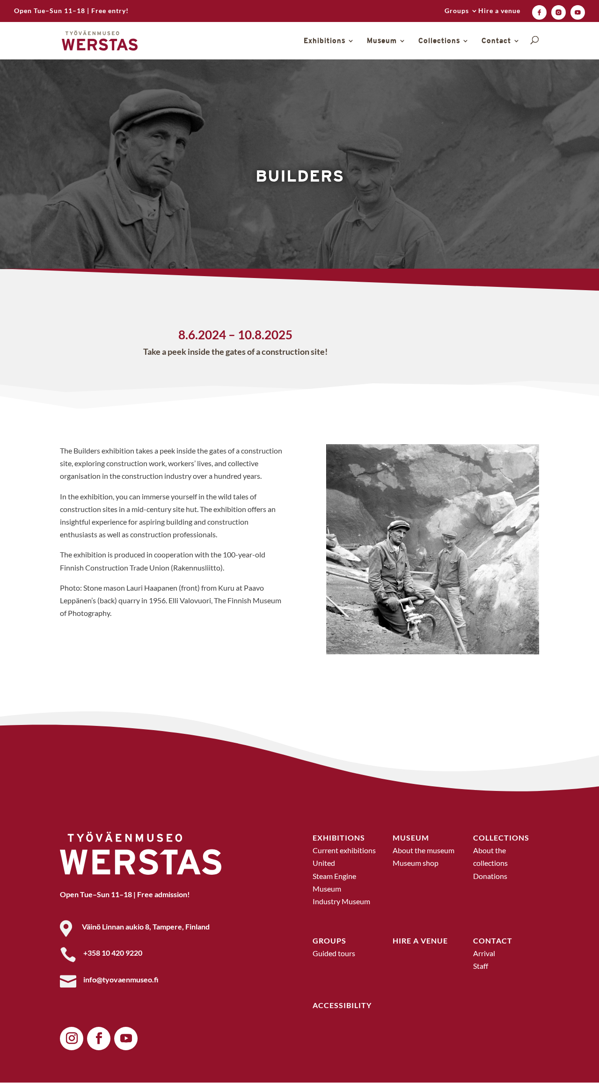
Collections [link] (439, 40)
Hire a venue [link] (499, 11)
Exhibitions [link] (324, 40)
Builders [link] (300, 176)
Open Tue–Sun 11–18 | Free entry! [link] (71, 11)
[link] (539, 12)
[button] (71, 1038)
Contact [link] (496, 40)
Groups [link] (457, 11)
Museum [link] (382, 40)
